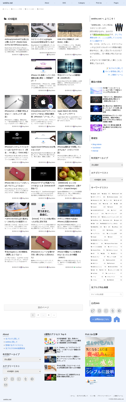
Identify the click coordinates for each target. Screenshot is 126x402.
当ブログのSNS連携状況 (15, 348)
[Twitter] (93, 311)
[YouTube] (106, 311)
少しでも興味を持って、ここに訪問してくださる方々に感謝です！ (106, 38)
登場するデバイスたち (14, 345)
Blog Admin (97, 144)
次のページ (43, 307)
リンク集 (92, 396)
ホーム (73, 396)
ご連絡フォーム (118, 396)
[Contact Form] (6, 385)
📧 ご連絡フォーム (115, 75)
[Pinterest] (119, 311)
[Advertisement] (17, 70)
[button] (121, 294)
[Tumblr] (113, 311)
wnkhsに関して (11, 342)
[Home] (117, 322)
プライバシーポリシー (104, 396)
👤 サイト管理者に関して (113, 71)
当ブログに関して (12, 339)
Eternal (95, 151)
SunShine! (97, 148)
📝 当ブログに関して (114, 68)
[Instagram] (99, 311)
